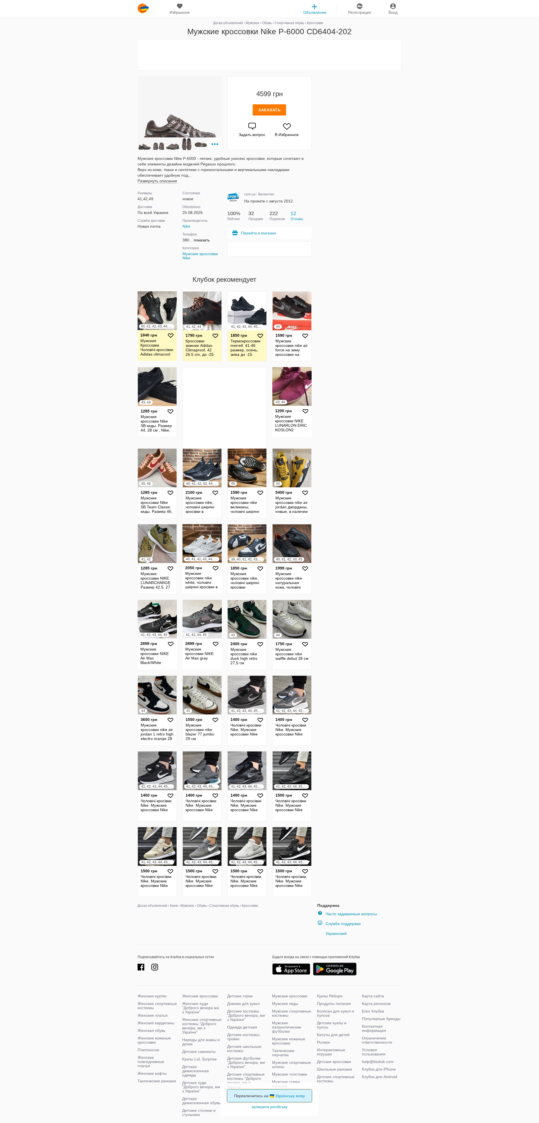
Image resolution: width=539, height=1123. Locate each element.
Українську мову (290, 1096)
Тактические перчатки (283, 1052)
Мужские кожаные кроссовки (288, 1041)
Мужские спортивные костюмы (291, 1013)
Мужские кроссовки (289, 996)
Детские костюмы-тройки (244, 1036)
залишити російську (269, 1106)
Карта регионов (376, 1003)
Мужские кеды (285, 1003)
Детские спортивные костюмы (336, 1078)
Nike (186, 226)
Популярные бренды (381, 1018)
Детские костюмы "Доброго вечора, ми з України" (246, 1015)
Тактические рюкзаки (157, 1081)
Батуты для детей (333, 1034)
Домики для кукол (243, 1003)
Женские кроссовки (200, 996)
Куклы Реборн (329, 996)
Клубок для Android (379, 1076)
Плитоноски (148, 1050)
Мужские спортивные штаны (291, 1064)
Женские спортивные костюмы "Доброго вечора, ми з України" (201, 1025)
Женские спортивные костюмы (157, 1005)
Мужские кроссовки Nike (200, 256)
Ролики (323, 1042)
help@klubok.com (378, 1061)
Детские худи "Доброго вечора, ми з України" (201, 1086)
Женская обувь (151, 1030)
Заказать (269, 110)
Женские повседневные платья (151, 1061)
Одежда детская (242, 1027)
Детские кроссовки (334, 1061)
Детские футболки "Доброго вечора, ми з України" (246, 1062)
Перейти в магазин (258, 233)
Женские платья (153, 1015)
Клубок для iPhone (379, 1069)
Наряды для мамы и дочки (201, 1041)
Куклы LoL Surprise (199, 1059)
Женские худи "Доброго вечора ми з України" (200, 1007)
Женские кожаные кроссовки (154, 1040)
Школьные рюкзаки (334, 1069)
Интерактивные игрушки (331, 1052)
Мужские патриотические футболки (286, 1027)
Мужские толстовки (289, 1074)
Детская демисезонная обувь (201, 1100)
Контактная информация (374, 1028)
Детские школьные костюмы (244, 1048)
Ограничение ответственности (377, 1040)
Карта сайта (373, 996)
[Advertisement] (269, 55)
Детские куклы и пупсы (331, 1025)
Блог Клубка (373, 1011)
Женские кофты (152, 1073)
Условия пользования (373, 1052)
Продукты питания (334, 1003)
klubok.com (143, 8)
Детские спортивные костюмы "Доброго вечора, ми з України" (246, 1080)
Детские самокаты (199, 1051)
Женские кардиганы (156, 1023)
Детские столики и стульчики (199, 1112)
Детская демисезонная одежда (195, 1070)
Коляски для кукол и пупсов (335, 1013)
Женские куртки (152, 996)
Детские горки (240, 996)
